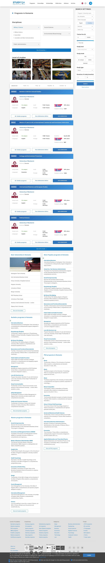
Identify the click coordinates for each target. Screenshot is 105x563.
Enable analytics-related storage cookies (20, 561)
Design (13, 475)
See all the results (41, 248)
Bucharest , (22, 99)
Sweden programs (43, 532)
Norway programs (29, 524)
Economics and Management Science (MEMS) (23, 431)
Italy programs (29, 535)
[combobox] (85, 16)
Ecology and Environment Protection (31, 156)
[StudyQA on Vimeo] (73, 551)
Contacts (13, 548)
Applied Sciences (72, 530)
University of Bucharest (27, 96)
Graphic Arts (14, 449)
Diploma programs (15, 535)
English (23, 107)
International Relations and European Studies (34, 187)
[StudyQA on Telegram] (82, 547)
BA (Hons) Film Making (17, 340)
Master (13, 122)
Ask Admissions (62, 116)
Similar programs (22, 116)
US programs (28, 526)
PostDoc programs (15, 532)
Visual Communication (17, 384)
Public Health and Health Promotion (20, 357)
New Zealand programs (45, 528)
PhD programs (14, 528)
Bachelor (14, 91)
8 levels (85, 530)
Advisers (66, 3)
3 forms (85, 535)
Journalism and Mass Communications (24, 37)
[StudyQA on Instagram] (78, 547)
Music (45, 360)
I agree (89, 555)
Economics (47, 395)
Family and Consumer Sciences (19, 401)
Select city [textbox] (80, 29)
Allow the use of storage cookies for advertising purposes (24, 560)
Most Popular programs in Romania (56, 255)
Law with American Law (17, 375)
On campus (24, 105)
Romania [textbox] (80, 26)
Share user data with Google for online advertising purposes (55, 560)
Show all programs (50, 348)
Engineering (71, 526)
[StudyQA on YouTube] (69, 551)
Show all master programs (19, 511)
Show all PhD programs (52, 448)
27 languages (87, 528)
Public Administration (20, 44)
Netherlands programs (44, 524)
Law (55, 537)
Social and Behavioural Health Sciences (54, 413)
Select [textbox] (79, 70)
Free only (81, 42)
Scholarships (49, 3)
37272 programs (88, 524)
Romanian (24, 172)
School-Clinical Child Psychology (53, 404)
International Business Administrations (54, 421)
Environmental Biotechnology (52, 33)
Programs (32, 3)
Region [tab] (81, 23)
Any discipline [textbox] (81, 16)
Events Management (16, 484)
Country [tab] (90, 23)
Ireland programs (43, 537)
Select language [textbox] (82, 19)
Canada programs (29, 530)
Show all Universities (18, 310)
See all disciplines (41, 50)
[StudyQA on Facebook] (69, 547)
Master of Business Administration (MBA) (22, 440)
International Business (17, 323)
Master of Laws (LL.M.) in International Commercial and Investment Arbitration (44, 122)
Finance (13, 501)
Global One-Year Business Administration (55, 269)
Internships (40, 3)
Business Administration (74, 524)
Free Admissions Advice (41, 116)
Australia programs (30, 537)
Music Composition (49, 386)
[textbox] (85, 49)
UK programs (42, 526)
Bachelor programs (15, 524)
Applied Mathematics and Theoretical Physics (56, 439)
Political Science (25, 218)
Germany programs (30, 532)
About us (13, 546)
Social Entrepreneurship (17, 423)
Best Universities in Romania (21, 255)
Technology (57, 535)
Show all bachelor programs (20, 410)
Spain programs (29, 528)
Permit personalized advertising (79, 560)
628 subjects (87, 532)
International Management (18, 493)
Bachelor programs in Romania (21, 317)
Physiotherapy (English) (17, 331)
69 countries (87, 526)
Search (85, 84)
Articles (73, 3)
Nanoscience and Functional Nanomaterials (22, 349)
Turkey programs (43, 535)
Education (56, 532)
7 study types (87, 537)
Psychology (71, 532)
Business (56, 528)
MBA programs (14, 530)
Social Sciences (48, 27)
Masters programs (15, 526)
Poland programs (43, 530)
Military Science (18, 27)
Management (14, 366)
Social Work (17, 35)
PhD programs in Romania (53, 355)
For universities (14, 550)
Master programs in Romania (21, 417)
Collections (58, 3)
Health (69, 537)
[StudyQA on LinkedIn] (73, 547)
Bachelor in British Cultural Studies (30, 91)
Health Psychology (16, 458)
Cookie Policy (42, 557)
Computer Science (73, 535)
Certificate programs (16, 537)
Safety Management (16, 392)
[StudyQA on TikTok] (78, 551)
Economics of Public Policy (18, 466)
